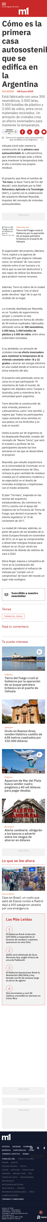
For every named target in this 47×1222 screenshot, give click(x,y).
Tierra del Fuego (13, 616)
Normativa (9, 827)
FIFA (30, 1173)
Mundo (26, 1154)
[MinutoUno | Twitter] (38, 1148)
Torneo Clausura (26, 1159)
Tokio (31, 1192)
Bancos (14, 1162)
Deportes (6, 1150)
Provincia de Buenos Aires (14, 1192)
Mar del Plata (19, 1173)
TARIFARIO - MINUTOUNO (11, 1212)
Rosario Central (9, 1166)
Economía (27, 1146)
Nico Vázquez (8, 1181)
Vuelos (23, 1166)
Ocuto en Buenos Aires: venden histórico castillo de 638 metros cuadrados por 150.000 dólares (23, 736)
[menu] (5, 4)
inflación (15, 1170)
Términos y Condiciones (13, 1199)
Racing (5, 1162)
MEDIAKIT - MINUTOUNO (11, 1210)
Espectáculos (19, 1150)
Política (6, 1146)
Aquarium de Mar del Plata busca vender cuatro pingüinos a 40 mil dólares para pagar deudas (23, 785)
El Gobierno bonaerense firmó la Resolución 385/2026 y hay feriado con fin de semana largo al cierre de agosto (23, 976)
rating (5, 1170)
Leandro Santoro (10, 1195)
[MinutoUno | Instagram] (31, 1148)
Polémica (9, 674)
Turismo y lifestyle (11, 1154)
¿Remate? (9, 727)
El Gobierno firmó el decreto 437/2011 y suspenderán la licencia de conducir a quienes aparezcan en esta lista (22, 938)
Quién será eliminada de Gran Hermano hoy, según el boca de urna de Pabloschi (22, 957)
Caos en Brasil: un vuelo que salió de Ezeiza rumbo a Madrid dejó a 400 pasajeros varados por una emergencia (22, 902)
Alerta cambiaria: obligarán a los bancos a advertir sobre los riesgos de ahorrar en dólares (23, 835)
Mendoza (6, 1173)
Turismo (21, 1188)
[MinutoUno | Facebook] (43, 1148)
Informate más (22, 227)
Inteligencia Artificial (13, 1184)
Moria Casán (28, 1170)
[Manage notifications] (41, 1212)
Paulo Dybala (8, 1188)
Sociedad (8, 91)
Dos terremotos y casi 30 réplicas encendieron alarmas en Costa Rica (23, 996)
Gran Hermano (27, 1177)
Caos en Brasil (8, 894)
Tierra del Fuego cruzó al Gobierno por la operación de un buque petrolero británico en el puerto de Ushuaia (30, 236)
